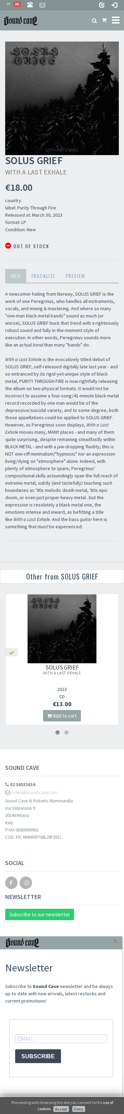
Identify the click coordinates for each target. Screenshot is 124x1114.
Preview (75, 275)
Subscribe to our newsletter (39, 914)
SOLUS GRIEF (62, 669)
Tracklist (43, 275)
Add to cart (64, 715)
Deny (78, 1109)
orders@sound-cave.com (33, 792)
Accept (61, 1109)
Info (15, 275)
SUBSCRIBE (38, 1056)
